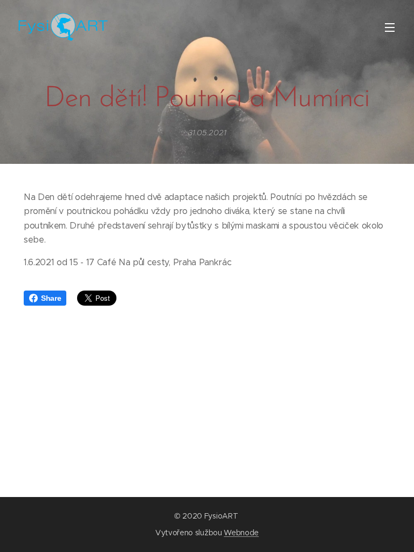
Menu (390, 27)
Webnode (241, 532)
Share (51, 298)
